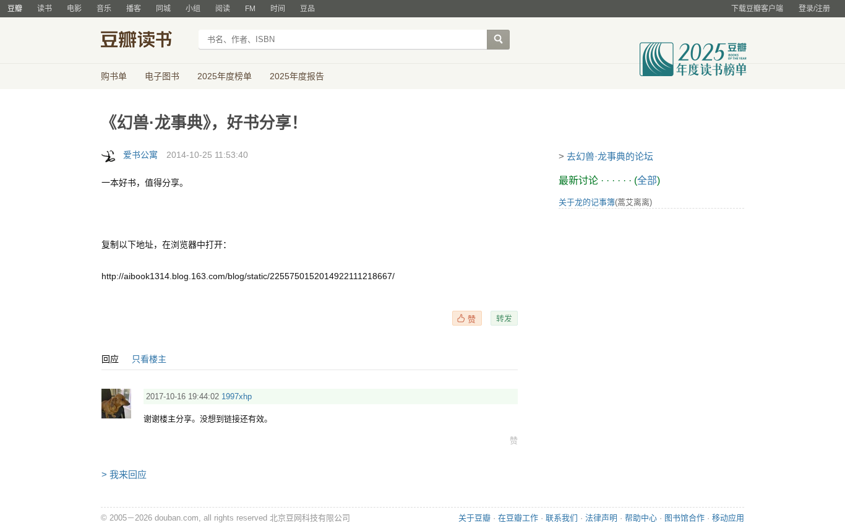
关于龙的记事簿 (587, 202)
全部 (647, 180)
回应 (110, 359)
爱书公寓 (140, 155)
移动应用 (728, 517)
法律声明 (601, 517)
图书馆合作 (684, 517)
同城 (163, 8)
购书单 (114, 76)
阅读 (222, 8)
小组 (193, 8)
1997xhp (236, 396)
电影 (74, 8)
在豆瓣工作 (518, 517)
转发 (504, 318)
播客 (133, 8)
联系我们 (562, 517)
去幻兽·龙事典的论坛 (610, 156)
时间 (277, 8)
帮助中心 (641, 517)
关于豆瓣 (474, 517)
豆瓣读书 (146, 41)
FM (250, 8)
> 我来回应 (124, 474)
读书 (44, 8)
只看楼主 (149, 359)
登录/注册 (814, 8)
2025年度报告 (297, 76)
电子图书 (162, 76)
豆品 (307, 8)
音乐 (104, 8)
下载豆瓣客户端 (757, 8)
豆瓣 (14, 8)
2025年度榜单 (224, 76)
